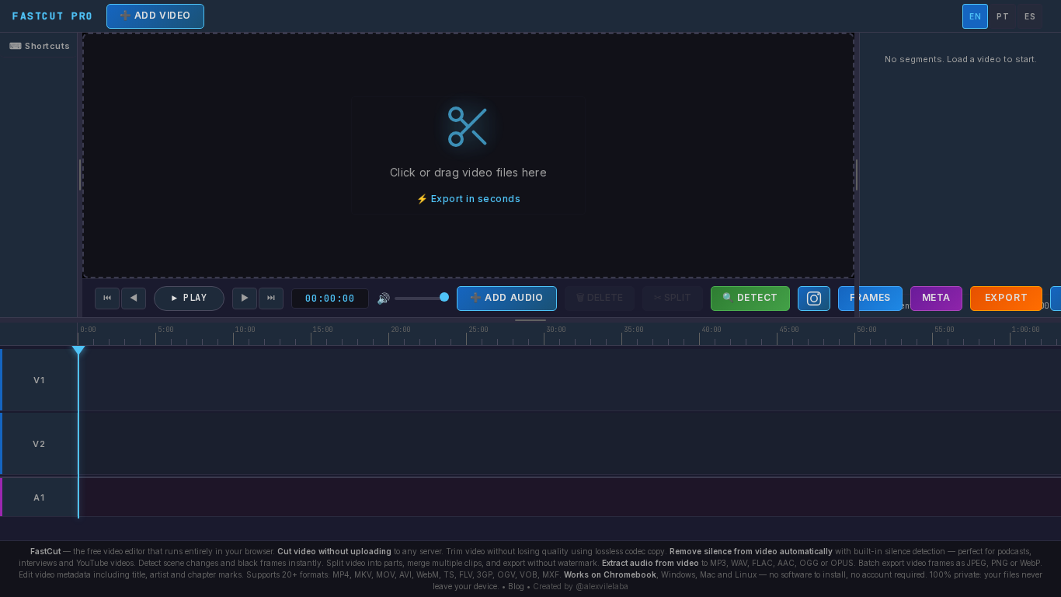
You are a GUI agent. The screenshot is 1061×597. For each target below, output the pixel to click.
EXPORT (1006, 297)
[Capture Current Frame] (814, 298)
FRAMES (870, 297)
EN (975, 16)
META (936, 297)
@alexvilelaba (602, 586)
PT (1003, 16)
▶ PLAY (189, 298)
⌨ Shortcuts (40, 45)
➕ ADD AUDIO (507, 297)
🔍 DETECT (750, 297)
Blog (516, 586)
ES (1029, 16)
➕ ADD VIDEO (156, 15)
